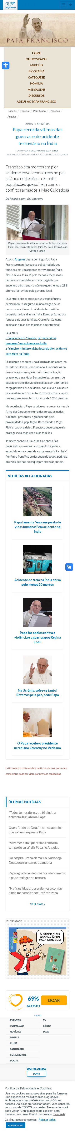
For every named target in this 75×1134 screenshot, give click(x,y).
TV (44, 1020)
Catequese (36, 77)
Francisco (54, 111)
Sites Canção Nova (70, 4)
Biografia (36, 71)
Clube (13, 1043)
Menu (63, 4)
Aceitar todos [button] (15, 1125)
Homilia (36, 83)
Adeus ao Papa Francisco (36, 101)
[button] (5, 65)
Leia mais (59, 1114)
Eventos (15, 1020)
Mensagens (36, 89)
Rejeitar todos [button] (47, 1119)
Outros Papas (36, 59)
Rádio (47, 1026)
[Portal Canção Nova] (10, 5)
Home (36, 53)
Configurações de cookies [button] (21, 1119)
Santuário (17, 1049)
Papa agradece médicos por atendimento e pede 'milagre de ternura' (37, 875)
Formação (17, 1026)
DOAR (36, 1073)
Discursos (36, 95)
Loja (46, 1031)
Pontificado (39, 111)
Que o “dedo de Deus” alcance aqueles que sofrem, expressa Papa (35, 830)
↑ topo (37, 1015)
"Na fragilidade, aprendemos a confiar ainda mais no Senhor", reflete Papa (35, 890)
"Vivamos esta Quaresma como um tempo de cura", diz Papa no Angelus (34, 845)
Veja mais (37, 904)
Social (14, 1060)
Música (14, 1037)
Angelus (36, 65)
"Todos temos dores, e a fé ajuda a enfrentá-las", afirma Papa (32, 815)
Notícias (12, 111)
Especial (24, 111)
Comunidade (18, 1055)
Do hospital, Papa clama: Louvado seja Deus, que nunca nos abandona (35, 860)
